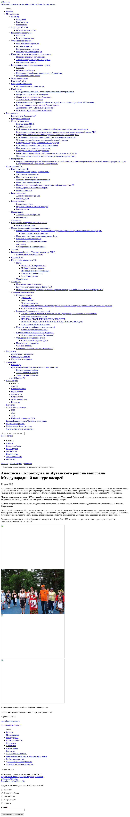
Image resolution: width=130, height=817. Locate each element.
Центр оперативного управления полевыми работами (34, 367)
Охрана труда (22, 217)
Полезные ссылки (24, 190)
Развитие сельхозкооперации (28, 239)
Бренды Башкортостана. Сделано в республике (26, 421)
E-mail (4, 807)
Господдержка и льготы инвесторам (31, 188)
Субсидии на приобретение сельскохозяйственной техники (42, 140)
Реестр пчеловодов (24, 204)
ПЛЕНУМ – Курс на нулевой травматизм (34, 110)
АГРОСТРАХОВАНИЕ (16, 407)
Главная (9, 11)
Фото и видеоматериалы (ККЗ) (34, 330)
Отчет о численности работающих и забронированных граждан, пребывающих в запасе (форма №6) (59, 290)
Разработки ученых (29, 276)
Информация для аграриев (32, 268)
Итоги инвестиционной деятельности (32, 172)
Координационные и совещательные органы (30, 65)
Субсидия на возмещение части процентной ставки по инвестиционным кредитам (52, 129)
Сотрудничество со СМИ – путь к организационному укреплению (45, 92)
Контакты (15, 402)
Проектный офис (18, 81)
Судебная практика (29, 303)
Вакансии (20, 35)
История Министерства (21, 84)
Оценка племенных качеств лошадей (32, 206)
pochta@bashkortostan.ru (11, 725)
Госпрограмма (17, 159)
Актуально (21, 244)
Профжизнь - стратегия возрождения (32, 94)
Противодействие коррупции (29, 51)
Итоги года (16, 365)
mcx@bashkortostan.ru (10, 721)
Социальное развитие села (22, 292)
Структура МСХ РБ (19, 27)
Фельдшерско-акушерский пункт (30, 338)
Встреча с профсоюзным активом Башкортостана (37, 105)
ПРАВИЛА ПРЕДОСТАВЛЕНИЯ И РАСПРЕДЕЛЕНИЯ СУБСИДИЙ (52, 322)
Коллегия (20, 68)
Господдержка (12, 113)
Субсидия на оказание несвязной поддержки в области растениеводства (47, 135)
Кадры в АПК (17, 257)
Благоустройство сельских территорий (33, 311)
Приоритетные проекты (26, 177)
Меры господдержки (20, 121)
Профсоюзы (16, 89)
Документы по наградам (21, 359)
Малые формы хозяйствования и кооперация (30, 228)
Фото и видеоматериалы (32, 308)
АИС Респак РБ (18, 378)
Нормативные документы (27, 343)
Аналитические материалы (28, 196)
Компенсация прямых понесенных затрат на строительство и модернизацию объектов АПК (56, 132)
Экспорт (15, 249)
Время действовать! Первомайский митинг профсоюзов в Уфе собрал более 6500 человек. (55, 102)
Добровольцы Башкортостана (19, 426)
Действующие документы (22, 354)
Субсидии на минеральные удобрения (32, 151)
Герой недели (17, 391)
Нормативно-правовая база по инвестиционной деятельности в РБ (45, 185)
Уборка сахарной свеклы (27, 375)
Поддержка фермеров (20, 118)
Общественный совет (25, 70)
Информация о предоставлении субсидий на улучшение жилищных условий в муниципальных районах (66, 306)
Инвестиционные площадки (28, 182)
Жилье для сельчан (24, 295)
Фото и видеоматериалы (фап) (34, 340)
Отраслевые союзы (19, 78)
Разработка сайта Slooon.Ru (13, 781)
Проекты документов (20, 356)
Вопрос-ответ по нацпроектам (34, 233)
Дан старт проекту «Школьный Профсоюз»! (35, 108)
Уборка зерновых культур (27, 373)
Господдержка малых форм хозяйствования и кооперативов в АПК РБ (46, 153)
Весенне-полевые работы (27, 370)
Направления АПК (14, 166)
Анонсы (14, 386)
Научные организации (26, 62)
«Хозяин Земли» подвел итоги (29, 100)
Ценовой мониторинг (25, 225)
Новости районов (18, 389)
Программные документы (27, 43)
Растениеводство (18, 193)
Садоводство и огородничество (19, 429)
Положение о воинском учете (29, 284)
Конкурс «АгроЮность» (32, 273)
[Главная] (5, 2)
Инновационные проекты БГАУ (35, 271)
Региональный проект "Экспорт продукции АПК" (33, 252)
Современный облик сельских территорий (34, 348)
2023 (13, 413)
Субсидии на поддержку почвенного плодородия (37, 142)
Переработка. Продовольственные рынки (29, 223)
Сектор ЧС (16, 281)
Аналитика (11, 362)
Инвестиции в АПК (20, 169)
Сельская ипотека (24, 346)
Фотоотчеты (21, 25)
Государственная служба (21, 33)
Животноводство (18, 201)
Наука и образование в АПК (23, 260)
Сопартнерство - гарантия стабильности (33, 97)
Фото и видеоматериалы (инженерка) (37, 335)
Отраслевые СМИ (19, 399)
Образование (22, 279)
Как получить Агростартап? (23, 116)
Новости (15, 383)
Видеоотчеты (22, 22)
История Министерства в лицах (30, 86)
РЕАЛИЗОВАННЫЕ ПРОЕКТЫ (35, 324)
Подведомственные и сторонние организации (31, 54)
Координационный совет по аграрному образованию (39, 73)
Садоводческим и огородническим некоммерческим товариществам (45, 156)
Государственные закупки (27, 49)
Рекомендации (22, 198)
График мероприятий (15, 423)
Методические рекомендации (34, 316)
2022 (13, 410)
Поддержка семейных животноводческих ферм (36, 236)
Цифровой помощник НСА (23, 418)
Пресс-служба (12, 381)
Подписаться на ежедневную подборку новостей (22, 777)
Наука (18, 263)
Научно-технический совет (28, 76)
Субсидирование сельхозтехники (30, 247)
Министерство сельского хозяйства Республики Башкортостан (28, 4)
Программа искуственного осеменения (33, 148)
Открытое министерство (21, 41)
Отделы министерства (26, 30)
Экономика (16, 220)
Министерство (12, 14)
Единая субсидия (23, 126)
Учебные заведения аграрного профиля (33, 60)
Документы (26, 298)
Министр (15, 17)
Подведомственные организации (30, 57)
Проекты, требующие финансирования (33, 180)
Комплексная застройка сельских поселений (35, 327)
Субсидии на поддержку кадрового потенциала (37, 145)
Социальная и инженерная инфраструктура (35, 332)
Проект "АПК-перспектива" (33, 265)
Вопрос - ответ (27, 300)
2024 (13, 415)
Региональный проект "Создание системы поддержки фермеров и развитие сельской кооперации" (59, 231)
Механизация (17, 212)
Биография (21, 19)
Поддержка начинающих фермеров (31, 241)
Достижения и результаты (27, 174)
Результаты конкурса (25, 38)
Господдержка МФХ (25, 124)
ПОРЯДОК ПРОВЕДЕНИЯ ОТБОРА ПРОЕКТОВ (43, 319)
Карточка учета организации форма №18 (34, 287)
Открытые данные (24, 46)
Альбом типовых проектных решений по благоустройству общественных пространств (59, 314)
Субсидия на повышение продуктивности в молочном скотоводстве (46, 137)
